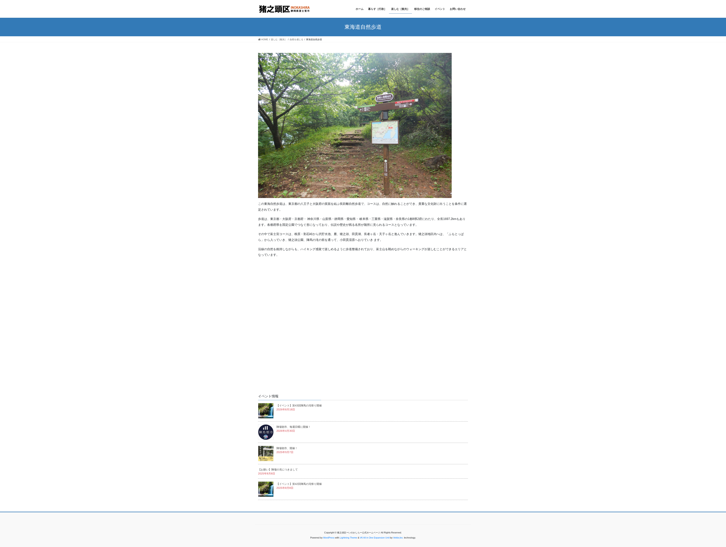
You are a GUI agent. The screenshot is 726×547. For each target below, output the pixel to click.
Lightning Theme (348, 537)
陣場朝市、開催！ (287, 448)
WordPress (328, 537)
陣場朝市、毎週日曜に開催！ (293, 426)
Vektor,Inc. (398, 537)
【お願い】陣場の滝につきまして (278, 469)
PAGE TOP (707, 527)
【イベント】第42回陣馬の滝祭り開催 (299, 483)
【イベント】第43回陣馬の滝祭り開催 (299, 405)
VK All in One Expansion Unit (374, 537)
